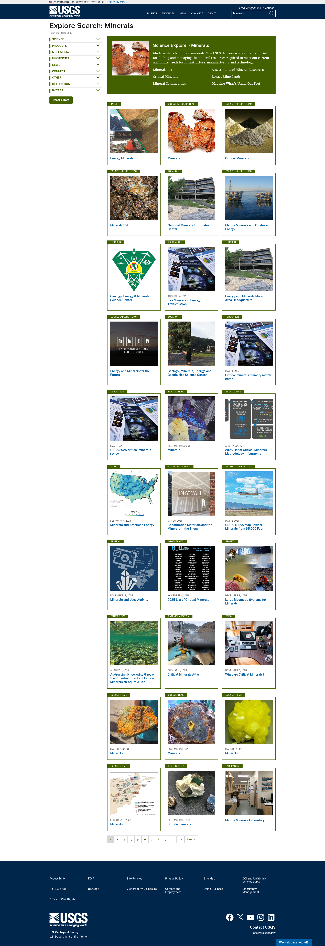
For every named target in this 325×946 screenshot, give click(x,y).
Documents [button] (60, 58)
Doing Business (213, 888)
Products (168, 13)
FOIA (91, 878)
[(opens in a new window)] (229, 917)
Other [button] (56, 77)
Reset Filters (61, 100)
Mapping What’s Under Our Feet (236, 83)
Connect (197, 13)
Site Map (209, 878)
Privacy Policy (174, 878)
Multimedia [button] (60, 52)
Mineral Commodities (169, 83)
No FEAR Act (57, 888)
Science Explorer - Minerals (181, 45)
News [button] (56, 65)
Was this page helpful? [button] (293, 942)
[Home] (64, 16)
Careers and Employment (173, 890)
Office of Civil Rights (62, 899)
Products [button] (59, 45)
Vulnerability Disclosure (142, 888)
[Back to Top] (312, 933)
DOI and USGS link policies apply (254, 880)
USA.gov (93, 888)
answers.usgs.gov (264, 932)
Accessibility (57, 878)
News (183, 13)
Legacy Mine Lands (226, 77)
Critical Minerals (165, 77)
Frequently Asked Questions (256, 8)
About (212, 13)
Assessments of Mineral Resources (238, 70)
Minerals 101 (162, 70)
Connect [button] (58, 71)
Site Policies (134, 878)
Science (152, 13)
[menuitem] (151, 11)
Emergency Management (250, 890)
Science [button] (58, 39)
